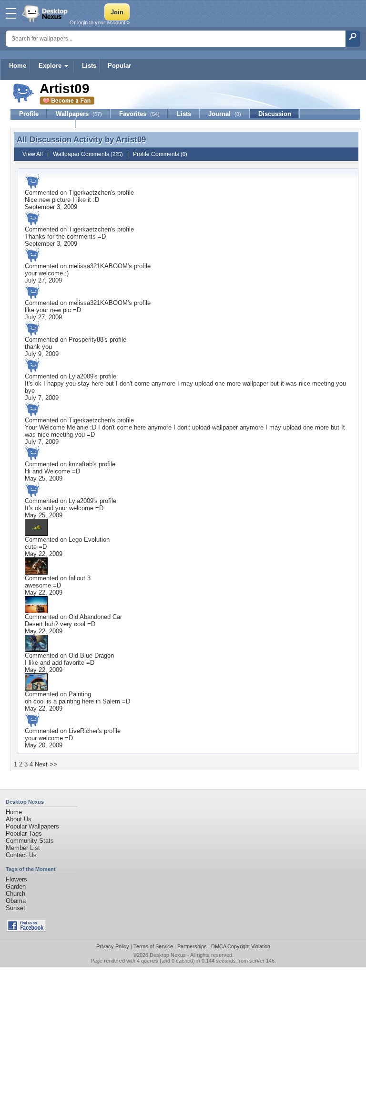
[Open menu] (11, 13)
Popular (119, 65)
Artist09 (131, 139)
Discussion (274, 113)
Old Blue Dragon (91, 655)
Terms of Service (153, 946)
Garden (16, 886)
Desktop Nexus (168, 955)
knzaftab (80, 464)
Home (17, 65)
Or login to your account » (100, 22)
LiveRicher (83, 730)
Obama (16, 900)
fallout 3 (80, 578)
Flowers (16, 879)
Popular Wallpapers (32, 826)
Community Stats (30, 840)
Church (15, 893)
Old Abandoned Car (95, 616)
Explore (50, 65)
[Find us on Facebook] (26, 929)
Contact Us (21, 855)
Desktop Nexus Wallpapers (46, 13)
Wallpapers (79, 113)
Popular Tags (24, 833)
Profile (29, 113)
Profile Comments (160, 154)
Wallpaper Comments (88, 154)
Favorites (139, 113)
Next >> (46, 764)
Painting (80, 694)
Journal (224, 113)
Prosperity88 (86, 339)
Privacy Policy (112, 946)
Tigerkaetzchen (90, 192)
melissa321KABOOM (98, 266)
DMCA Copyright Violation (240, 946)
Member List (23, 847)
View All (32, 154)
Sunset (15, 908)
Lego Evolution (89, 539)
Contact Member (43, 123)
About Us (18, 819)
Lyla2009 (81, 376)
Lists (89, 65)
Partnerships (192, 946)
